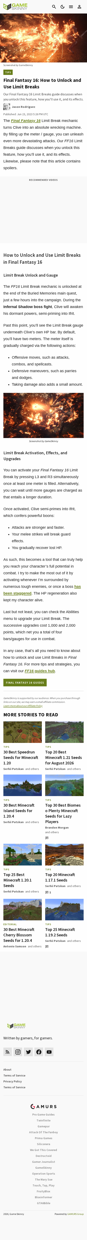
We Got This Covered (43, 1150)
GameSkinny (43, 1168)
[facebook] (38, 1052)
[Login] (79, 7)
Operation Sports (43, 1173)
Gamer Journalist (43, 1162)
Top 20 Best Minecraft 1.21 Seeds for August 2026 (63, 757)
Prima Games (43, 1138)
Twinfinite (43, 1120)
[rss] (7, 1052)
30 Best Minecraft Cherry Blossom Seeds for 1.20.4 (18, 935)
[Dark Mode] (62, 7)
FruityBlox (43, 1191)
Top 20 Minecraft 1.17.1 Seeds (60, 877)
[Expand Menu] (71, 7)
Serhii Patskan (13, 769)
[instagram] (18, 1052)
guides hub (40, 671)
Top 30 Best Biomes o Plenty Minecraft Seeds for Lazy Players (63, 813)
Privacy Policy (12, 1081)
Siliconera (43, 1144)
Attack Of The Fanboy (43, 1132)
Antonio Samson (14, 946)
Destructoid (44, 1156)
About (7, 1069)
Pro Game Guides (43, 1114)
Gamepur (44, 1126)
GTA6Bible (43, 1203)
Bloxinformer (43, 1197)
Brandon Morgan (57, 827)
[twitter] (28, 1052)
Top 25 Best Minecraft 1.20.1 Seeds (17, 880)
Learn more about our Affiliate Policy (22, 705)
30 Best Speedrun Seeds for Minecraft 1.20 (20, 757)
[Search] (54, 7)
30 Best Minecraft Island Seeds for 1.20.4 (18, 810)
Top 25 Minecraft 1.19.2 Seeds (60, 932)
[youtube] (49, 1052)
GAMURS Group (75, 1214)
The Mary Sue (43, 1179)
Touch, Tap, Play (43, 1185)
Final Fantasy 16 (26, 121)
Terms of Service (14, 1075)
